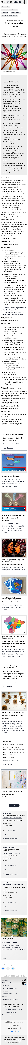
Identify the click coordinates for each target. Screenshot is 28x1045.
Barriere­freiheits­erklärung (9, 988)
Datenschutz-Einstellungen (10, 999)
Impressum (5, 980)
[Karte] (5, 2)
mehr (14, 806)
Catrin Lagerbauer (9, 847)
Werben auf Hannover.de (9, 993)
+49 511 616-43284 (10, 830)
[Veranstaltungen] (8, 2)
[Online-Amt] (17, 2)
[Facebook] (3, 968)
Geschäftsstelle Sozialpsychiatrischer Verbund (13, 883)
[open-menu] (26, 2)
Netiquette (5, 991)
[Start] (2, 2)
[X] (13, 968)
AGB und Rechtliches (8, 982)
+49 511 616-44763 (10, 902)
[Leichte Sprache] (13, 2)
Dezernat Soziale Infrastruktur (12, 818)
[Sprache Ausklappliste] (11, 2)
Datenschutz (5, 985)
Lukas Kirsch (7, 813)
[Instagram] (8, 968)
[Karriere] (20, 2)
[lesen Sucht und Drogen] (14, 939)
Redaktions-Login (7, 1015)
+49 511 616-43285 (10, 865)
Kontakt (4, 996)
